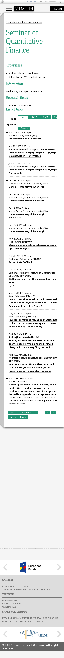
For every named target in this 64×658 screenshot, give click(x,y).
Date (13, 118)
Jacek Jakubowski (31, 73)
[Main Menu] (9, 8)
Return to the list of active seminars (24, 21)
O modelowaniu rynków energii (27, 186)
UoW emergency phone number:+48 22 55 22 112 (30, 618)
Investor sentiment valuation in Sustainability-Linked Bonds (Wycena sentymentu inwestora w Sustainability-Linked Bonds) (36, 303)
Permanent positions (15, 586)
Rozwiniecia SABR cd (20, 262)
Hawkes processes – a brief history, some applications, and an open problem (32, 386)
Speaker (11, 124)
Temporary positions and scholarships (26, 590)
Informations (10, 601)
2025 (45, 117)
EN (60, 9)
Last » (23, 417)
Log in (60, 2)
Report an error (12, 604)
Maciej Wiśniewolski (26, 77)
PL (54, 9)
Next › (13, 417)
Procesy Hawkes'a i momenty (25, 138)
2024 (56, 117)
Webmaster (9, 607)
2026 (34, 117)
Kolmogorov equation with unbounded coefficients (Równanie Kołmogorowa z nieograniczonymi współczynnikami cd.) (31, 344)
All (23, 117)
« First (13, 412)
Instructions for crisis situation (22, 621)
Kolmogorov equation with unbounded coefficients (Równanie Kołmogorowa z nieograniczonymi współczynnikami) (31, 367)
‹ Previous (25, 412)
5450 (40, 91)
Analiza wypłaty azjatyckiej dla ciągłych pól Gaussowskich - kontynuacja (33, 154)
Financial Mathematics (20, 105)
